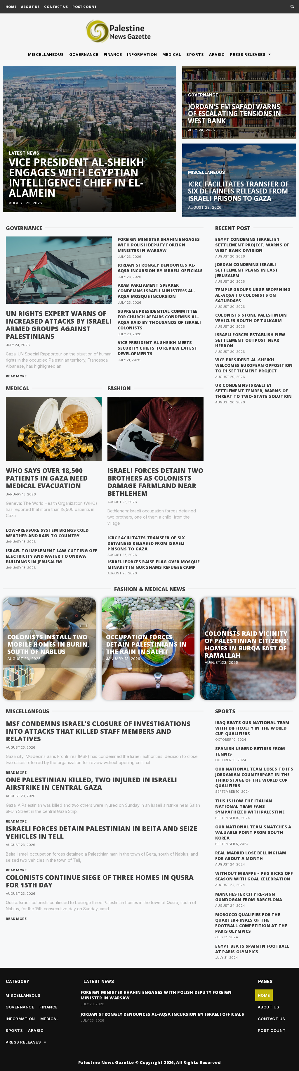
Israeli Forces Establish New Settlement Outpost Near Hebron (250, 340)
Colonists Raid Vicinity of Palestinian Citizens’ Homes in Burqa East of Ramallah (246, 644)
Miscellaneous (46, 54)
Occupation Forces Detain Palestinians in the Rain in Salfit (146, 644)
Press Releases (247, 54)
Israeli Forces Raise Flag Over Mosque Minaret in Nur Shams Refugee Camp (153, 564)
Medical (171, 54)
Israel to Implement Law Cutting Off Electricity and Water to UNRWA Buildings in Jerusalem (51, 556)
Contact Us (56, 6)
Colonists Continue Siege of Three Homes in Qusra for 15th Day (100, 881)
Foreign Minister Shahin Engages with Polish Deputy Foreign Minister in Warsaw (159, 244)
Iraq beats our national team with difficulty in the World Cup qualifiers (252, 728)
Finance (113, 54)
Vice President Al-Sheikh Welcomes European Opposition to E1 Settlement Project (254, 365)
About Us (30, 6)
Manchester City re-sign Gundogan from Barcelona (248, 896)
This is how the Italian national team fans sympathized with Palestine (250, 806)
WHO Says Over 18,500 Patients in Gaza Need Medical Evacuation (47, 478)
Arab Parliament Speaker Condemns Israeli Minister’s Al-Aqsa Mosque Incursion (156, 290)
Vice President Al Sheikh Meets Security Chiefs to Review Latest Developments (157, 348)
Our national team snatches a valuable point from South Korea (253, 832)
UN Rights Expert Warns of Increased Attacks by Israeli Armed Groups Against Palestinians (59, 325)
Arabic (217, 54)
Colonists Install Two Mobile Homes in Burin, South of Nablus (48, 644)
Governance (83, 54)
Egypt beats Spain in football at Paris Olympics (252, 948)
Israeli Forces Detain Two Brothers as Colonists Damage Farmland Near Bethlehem (155, 482)
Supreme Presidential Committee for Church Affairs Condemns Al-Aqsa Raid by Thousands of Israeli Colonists (159, 319)
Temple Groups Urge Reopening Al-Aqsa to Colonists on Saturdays (253, 295)
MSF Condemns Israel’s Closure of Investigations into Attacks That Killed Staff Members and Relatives (98, 731)
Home (11, 6)
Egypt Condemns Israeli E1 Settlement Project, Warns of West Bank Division (252, 244)
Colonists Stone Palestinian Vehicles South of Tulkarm (251, 317)
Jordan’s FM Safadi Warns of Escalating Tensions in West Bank (234, 113)
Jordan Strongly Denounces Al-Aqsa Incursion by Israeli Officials (160, 267)
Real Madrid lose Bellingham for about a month (250, 855)
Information (142, 54)
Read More (16, 376)
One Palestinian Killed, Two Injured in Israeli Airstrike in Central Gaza (91, 783)
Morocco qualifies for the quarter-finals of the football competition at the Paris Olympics (251, 923)
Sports (195, 54)
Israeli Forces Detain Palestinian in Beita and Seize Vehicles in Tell (101, 832)
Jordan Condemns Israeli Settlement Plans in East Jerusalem (246, 270)
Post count (84, 6)
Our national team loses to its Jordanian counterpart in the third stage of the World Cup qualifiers (254, 777)
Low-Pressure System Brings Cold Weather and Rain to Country (47, 532)
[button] (292, 7)
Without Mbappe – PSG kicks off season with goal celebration (254, 876)
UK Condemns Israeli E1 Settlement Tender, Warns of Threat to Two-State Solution (253, 390)
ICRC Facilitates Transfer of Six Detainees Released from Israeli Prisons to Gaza (238, 191)
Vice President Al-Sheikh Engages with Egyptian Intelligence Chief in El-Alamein (76, 177)
